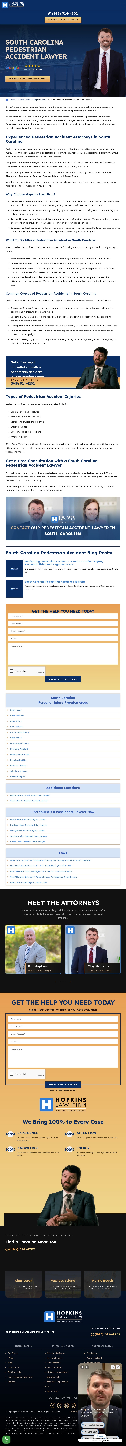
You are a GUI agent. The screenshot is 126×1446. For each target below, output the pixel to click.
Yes (67, 729)
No (58, 729)
